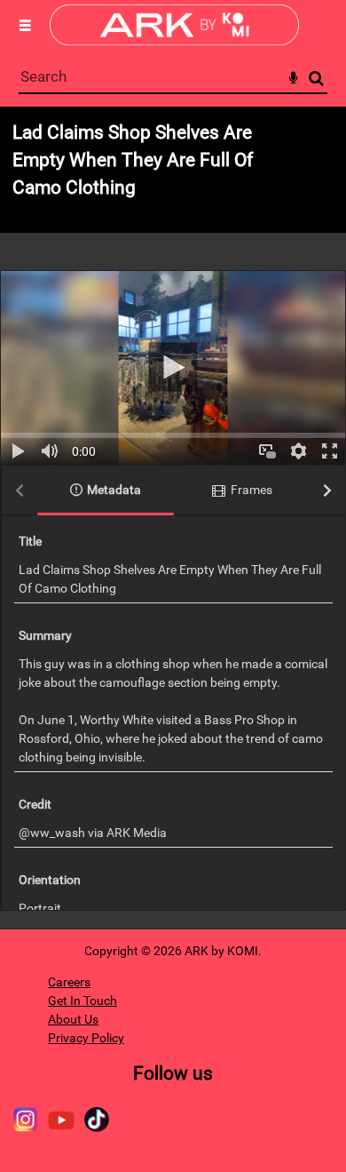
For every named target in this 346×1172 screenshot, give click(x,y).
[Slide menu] (25, 25)
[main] (173, 518)
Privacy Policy (86, 1038)
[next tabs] (327, 490)
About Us (73, 1019)
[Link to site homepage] (174, 40)
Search (316, 79)
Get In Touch (82, 1000)
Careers (69, 982)
